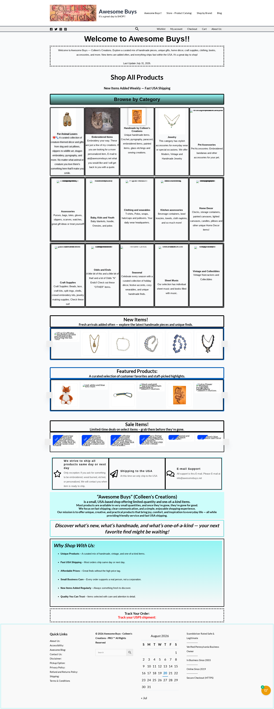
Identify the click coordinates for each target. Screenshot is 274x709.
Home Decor (206, 208)
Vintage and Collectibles (206, 271)
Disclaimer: (56, 658)
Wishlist (161, 28)
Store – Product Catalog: (179, 13)
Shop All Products (137, 77)
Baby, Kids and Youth (102, 217)
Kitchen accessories (171, 210)
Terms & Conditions (60, 680)
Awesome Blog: (58, 649)
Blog (219, 13)
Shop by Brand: (204, 13)
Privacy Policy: (57, 667)
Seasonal (137, 272)
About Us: (217, 28)
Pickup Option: (57, 663)
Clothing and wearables (137, 210)
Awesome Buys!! (153, 13)
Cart (204, 28)
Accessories (68, 211)
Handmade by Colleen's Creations (137, 129)
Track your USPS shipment (136, 614)
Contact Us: (56, 654)
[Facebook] (51, 29)
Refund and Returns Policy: (64, 671)
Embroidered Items (102, 137)
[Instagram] (60, 29)
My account (176, 28)
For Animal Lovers (67, 134)
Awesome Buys (118, 11)
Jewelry (172, 137)
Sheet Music (171, 280)
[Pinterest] (65, 29)
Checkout (192, 28)
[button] (137, 29)
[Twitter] (56, 29)
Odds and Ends (102, 269)
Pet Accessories (207, 144)
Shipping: (54, 676)
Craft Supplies (68, 282)
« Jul (144, 698)
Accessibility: (57, 645)
